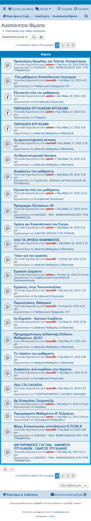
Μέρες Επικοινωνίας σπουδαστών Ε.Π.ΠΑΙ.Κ (48, 426)
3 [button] (68, 45)
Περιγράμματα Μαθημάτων (49, 419)
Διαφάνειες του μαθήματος (34, 171)
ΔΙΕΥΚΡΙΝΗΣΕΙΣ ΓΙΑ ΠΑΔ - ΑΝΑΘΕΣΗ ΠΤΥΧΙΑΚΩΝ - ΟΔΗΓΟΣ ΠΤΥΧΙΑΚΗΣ (42, 446)
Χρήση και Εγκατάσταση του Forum (41, 224)
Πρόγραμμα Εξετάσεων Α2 (34, 205)
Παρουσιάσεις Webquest (32, 303)
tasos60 (51, 80)
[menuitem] (20, 9)
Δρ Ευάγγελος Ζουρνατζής (34, 401)
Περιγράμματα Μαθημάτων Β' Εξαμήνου (44, 413)
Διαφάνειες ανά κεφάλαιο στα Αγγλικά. (43, 369)
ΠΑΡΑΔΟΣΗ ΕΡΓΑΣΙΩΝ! (31, 124)
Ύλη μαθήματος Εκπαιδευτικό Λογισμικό (45, 77)
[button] (73, 45)
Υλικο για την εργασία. (31, 255)
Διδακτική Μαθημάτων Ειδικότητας (54, 133)
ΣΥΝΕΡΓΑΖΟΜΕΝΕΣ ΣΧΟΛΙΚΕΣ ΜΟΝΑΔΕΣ (60, 394)
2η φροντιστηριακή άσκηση (35, 140)
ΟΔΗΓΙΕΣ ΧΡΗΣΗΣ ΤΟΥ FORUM (54, 233)
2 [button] (62, 45)
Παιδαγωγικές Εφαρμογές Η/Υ (51, 86)
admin (50, 64)
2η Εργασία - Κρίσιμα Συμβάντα (38, 318)
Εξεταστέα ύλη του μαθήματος (37, 93)
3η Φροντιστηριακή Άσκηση (35, 155)
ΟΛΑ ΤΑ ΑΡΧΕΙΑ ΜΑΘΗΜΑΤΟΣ (37, 240)
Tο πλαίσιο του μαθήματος (34, 353)
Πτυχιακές (40, 117)
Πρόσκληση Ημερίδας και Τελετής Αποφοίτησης (50, 61)
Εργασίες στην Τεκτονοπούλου (37, 287)
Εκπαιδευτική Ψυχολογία (48, 101)
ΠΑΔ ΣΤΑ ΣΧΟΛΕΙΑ (28, 385)
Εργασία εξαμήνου (28, 271)
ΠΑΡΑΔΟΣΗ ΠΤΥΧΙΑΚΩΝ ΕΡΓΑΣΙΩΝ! (41, 108)
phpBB (37, 503)
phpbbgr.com (61, 512)
